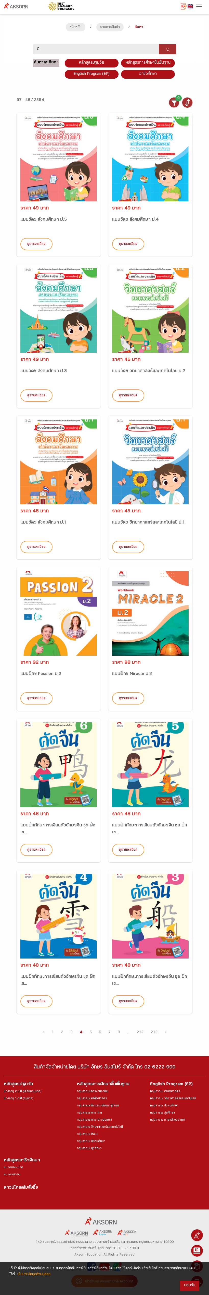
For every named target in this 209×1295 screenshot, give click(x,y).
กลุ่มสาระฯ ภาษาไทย (89, 1113)
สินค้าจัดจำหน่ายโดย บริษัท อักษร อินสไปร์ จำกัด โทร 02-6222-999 (104, 1068)
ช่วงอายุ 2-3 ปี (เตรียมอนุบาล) (22, 1091)
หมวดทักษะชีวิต (13, 1167)
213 (154, 1032)
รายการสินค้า (110, 27)
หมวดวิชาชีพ (12, 1175)
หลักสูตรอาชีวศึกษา (22, 1161)
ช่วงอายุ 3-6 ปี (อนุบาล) (18, 1098)
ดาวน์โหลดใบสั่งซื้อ (21, 1188)
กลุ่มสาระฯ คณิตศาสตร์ (92, 1098)
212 (140, 1032)
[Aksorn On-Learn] (197, 1251)
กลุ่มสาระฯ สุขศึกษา (89, 1148)
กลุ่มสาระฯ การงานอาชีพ (92, 1091)
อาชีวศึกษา (148, 74)
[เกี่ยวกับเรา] (197, 1235)
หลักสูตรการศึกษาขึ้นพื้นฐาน (103, 1085)
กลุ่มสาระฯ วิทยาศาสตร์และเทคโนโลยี (100, 1127)
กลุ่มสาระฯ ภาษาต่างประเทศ (94, 1120)
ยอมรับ (189, 1285)
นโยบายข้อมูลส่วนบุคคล (33, 1274)
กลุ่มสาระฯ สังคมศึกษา (91, 1141)
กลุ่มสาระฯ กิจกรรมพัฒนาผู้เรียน (98, 1106)
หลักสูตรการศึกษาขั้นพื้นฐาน (148, 63)
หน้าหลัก (76, 27)
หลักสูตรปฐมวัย (18, 1085)
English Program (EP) (91, 74)
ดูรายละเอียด (36, 244)
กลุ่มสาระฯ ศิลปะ (87, 1134)
